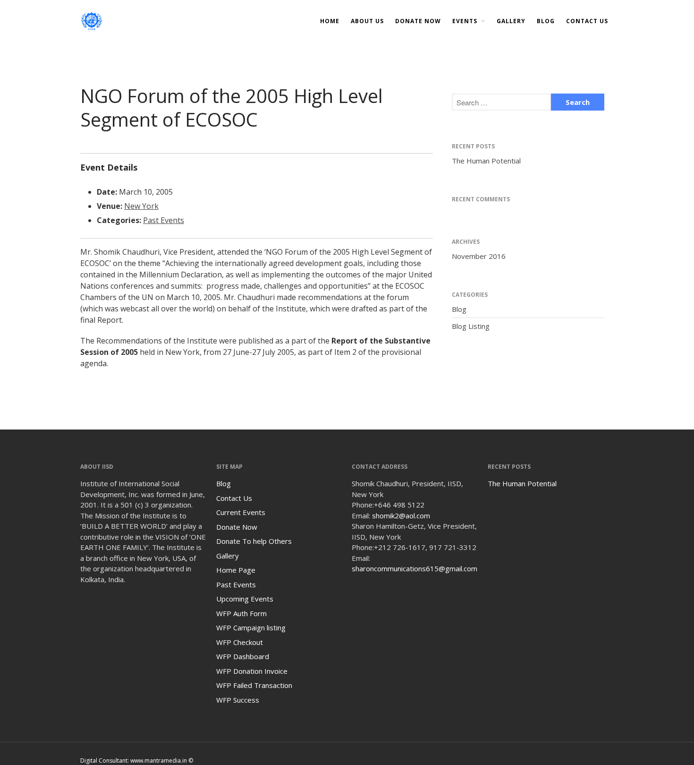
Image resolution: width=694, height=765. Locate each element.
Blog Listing (471, 326)
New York (141, 206)
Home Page (235, 570)
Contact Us (587, 21)
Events (464, 21)
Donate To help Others (254, 541)
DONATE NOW (418, 21)
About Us (367, 21)
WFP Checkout (239, 642)
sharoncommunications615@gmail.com (414, 568)
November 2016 (479, 256)
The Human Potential (486, 160)
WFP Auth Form (241, 613)
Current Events (240, 512)
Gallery (511, 21)
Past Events (163, 220)
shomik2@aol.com (401, 515)
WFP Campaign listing (251, 627)
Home (329, 21)
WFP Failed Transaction (254, 685)
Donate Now (236, 527)
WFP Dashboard (242, 656)
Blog (546, 21)
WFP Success (237, 700)
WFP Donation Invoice (252, 671)
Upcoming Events (244, 598)
